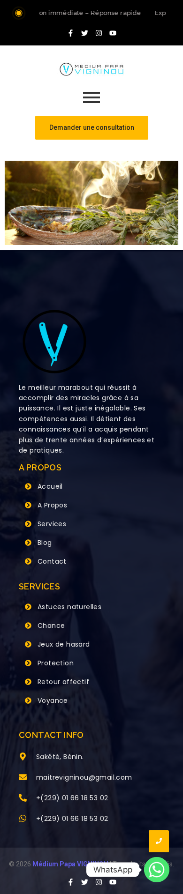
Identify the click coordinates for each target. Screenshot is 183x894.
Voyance (53, 700)
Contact (52, 561)
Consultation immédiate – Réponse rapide (72, 12)
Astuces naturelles (69, 606)
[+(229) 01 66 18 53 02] (23, 798)
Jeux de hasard (64, 644)
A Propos (52, 505)
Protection (56, 663)
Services (52, 524)
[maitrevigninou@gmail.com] (23, 777)
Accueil (50, 486)
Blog (45, 542)
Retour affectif (63, 681)
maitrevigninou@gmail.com (84, 777)
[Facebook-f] (70, 33)
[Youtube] (113, 33)
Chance (51, 625)
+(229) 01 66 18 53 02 (72, 798)
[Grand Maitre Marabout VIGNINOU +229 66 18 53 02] (91, 69)
